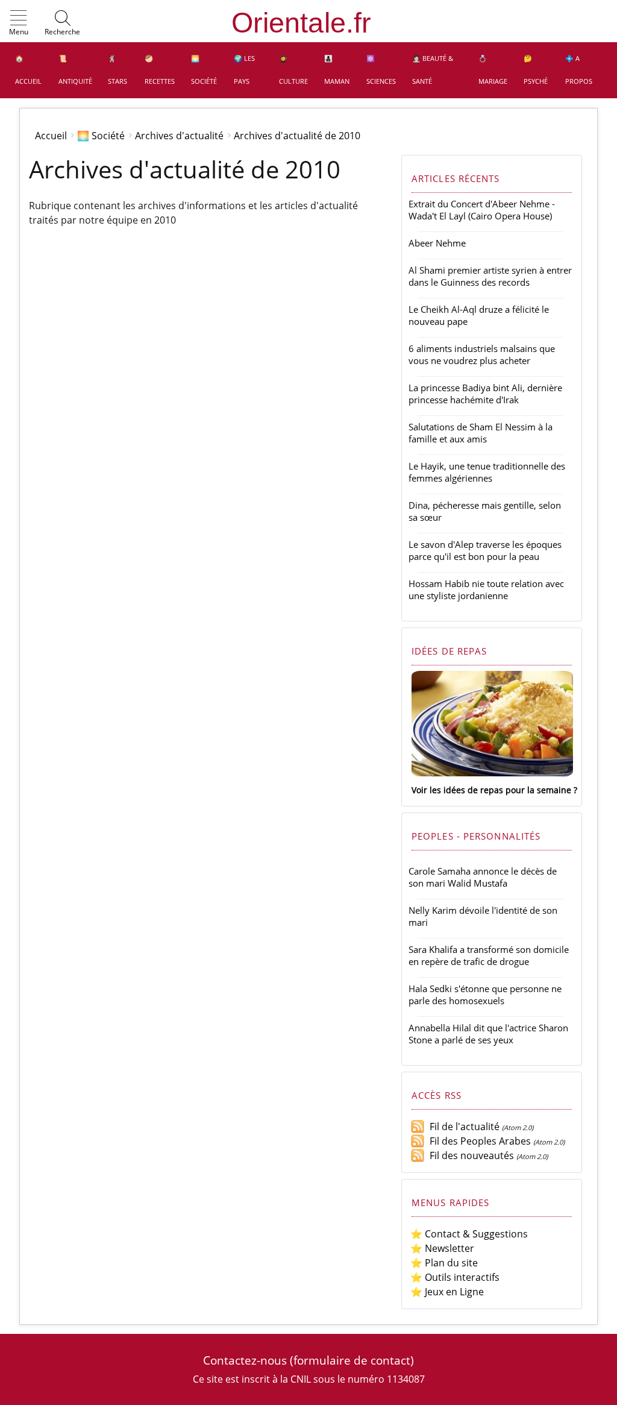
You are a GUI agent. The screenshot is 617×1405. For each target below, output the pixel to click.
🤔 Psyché (536, 70)
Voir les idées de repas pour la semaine (491, 790)
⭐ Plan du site (444, 1262)
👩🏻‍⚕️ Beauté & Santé (432, 70)
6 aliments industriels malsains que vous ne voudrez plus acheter (482, 354)
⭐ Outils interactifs (455, 1277)
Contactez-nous (245, 1360)
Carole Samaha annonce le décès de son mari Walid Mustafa (483, 877)
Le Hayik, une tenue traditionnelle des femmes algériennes (487, 472)
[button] (18, 23)
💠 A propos (578, 70)
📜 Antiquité (75, 70)
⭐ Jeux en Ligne (447, 1291)
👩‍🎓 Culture (293, 70)
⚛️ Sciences (381, 70)
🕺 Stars (117, 70)
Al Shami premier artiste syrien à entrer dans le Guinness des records (490, 276)
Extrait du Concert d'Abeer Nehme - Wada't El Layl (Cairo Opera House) (482, 210)
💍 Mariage (492, 70)
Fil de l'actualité (462, 1126)
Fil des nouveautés (469, 1155)
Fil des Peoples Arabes (478, 1141)
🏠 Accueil (28, 70)
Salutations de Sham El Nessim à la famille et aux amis (481, 433)
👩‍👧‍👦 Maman (336, 70)
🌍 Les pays (244, 70)
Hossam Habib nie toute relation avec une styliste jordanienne (486, 589)
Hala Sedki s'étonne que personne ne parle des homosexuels (485, 994)
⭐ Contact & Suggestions (469, 1233)
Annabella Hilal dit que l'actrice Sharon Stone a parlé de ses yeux (488, 1034)
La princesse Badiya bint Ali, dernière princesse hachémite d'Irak (485, 394)
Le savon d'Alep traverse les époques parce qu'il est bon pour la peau (485, 550)
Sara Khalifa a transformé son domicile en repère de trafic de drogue (489, 955)
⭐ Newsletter (442, 1248)
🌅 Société (204, 70)
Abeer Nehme (437, 243)
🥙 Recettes (160, 70)
